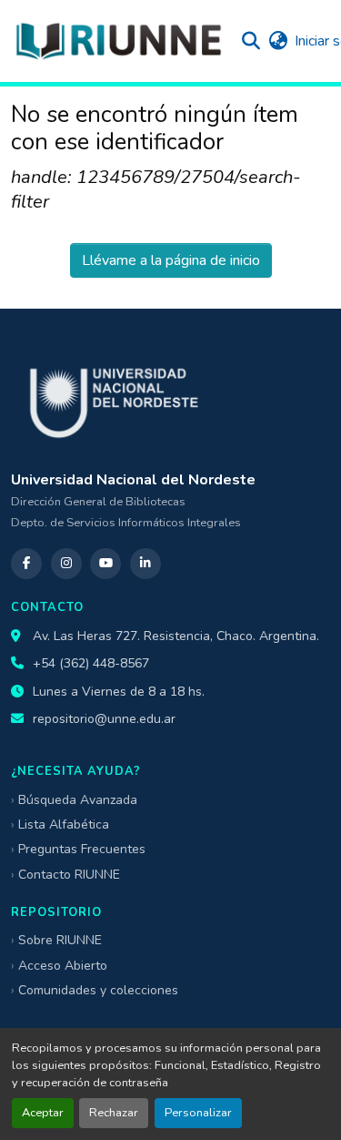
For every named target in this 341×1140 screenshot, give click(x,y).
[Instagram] (66, 563)
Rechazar (113, 1112)
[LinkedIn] (145, 563)
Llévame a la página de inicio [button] (171, 260)
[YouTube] (105, 563)
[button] (118, 41)
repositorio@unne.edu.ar (104, 719)
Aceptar (43, 1112)
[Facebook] (26, 563)
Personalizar (198, 1112)
